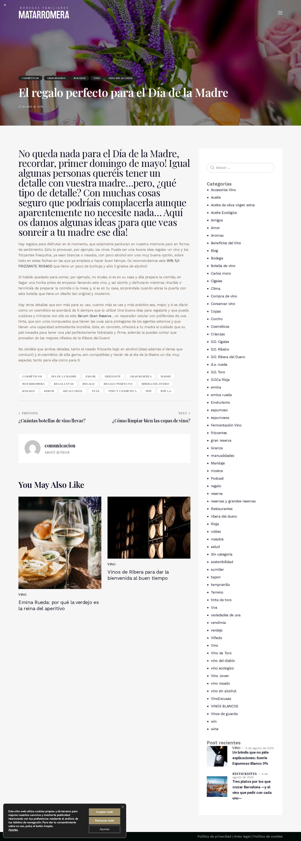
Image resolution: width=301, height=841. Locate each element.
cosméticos (32, 376)
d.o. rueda (219, 364)
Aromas (217, 235)
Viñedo (216, 638)
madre (166, 376)
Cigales (216, 281)
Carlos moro (221, 273)
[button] (280, 12)
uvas (95, 391)
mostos (217, 471)
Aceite (216, 197)
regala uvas (64, 383)
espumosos (220, 418)
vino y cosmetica (123, 391)
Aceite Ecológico (224, 213)
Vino (97, 78)
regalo (89, 383)
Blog (214, 251)
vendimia (218, 623)
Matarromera (33, 383)
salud (215, 547)
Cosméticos (30, 78)
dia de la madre (64, 376)
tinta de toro (221, 600)
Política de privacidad (214, 836)
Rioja (215, 524)
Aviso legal (242, 836)
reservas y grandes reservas (233, 501)
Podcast (217, 478)
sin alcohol (73, 391)
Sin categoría (221, 554)
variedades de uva (225, 615)
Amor (215, 228)
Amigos (217, 220)
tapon (216, 577)
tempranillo (220, 585)
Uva (214, 607)
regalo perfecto (118, 383)
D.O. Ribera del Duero (228, 357)
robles (216, 531)
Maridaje (218, 463)
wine (214, 729)
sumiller (217, 569)
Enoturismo (220, 402)
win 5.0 (166, 391)
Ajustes (13, 830)
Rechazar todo (104, 821)
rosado (28, 391)
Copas (216, 311)
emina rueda (221, 395)
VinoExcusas (221, 699)
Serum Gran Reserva (95, 316)
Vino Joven (220, 676)
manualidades (222, 456)
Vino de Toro (221, 653)
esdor (91, 376)
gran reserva (56, 78)
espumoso (219, 410)
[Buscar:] (240, 167)
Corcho (216, 319)
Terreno (217, 592)
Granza (217, 448)
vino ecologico (222, 668)
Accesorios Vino (223, 190)
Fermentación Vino (226, 425)
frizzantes (219, 433)
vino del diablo (223, 661)
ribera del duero (156, 383)
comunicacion (60, 445)
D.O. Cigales (220, 342)
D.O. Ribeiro (220, 349)
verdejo (217, 630)
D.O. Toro (218, 372)
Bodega (217, 258)
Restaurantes (221, 509)
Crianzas (218, 334)
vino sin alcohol (121, 78)
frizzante (113, 376)
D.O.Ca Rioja (220, 380)
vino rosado (220, 683)
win (149, 391)
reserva (217, 494)
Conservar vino (223, 304)
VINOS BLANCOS (224, 706)
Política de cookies (268, 836)
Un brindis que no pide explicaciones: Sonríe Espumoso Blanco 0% (250, 757)
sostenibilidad (222, 562)
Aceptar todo (104, 812)
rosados (80, 78)
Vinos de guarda (224, 714)
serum (49, 391)
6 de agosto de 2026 (260, 748)
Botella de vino (223, 266)
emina (216, 387)
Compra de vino (224, 296)
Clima (215, 288)
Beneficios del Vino (226, 243)
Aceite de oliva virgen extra (233, 205)
